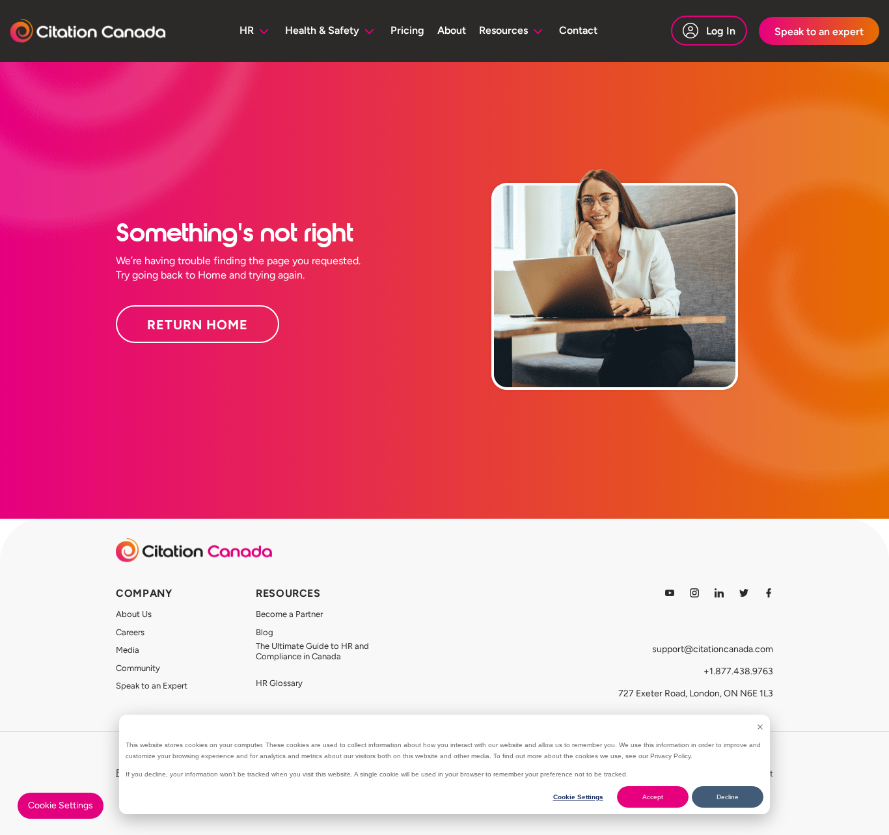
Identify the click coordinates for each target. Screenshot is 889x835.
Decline (728, 797)
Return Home (197, 325)
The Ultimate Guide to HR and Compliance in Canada (312, 651)
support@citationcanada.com (712, 649)
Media (127, 650)
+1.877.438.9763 (738, 671)
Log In (720, 31)
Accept (652, 797)
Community (138, 668)
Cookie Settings (578, 797)
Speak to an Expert (151, 686)
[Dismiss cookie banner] (760, 727)
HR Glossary (279, 683)
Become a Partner (289, 614)
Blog (264, 632)
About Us (134, 614)
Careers (130, 632)
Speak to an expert (819, 31)
